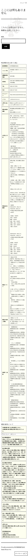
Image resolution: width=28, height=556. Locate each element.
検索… (3, 37)
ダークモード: (19, 553)
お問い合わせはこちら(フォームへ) (10, 536)
